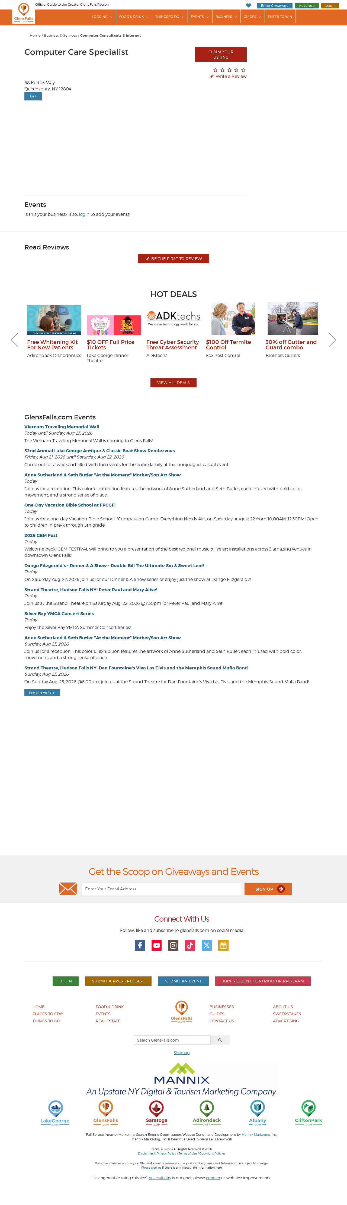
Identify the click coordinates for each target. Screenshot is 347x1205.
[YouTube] (157, 945)
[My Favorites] (248, 5)
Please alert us (151, 1167)
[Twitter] (207, 945)
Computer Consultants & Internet (110, 35)
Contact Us (222, 1021)
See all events (40, 692)
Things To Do (167, 17)
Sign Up (264, 889)
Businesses (222, 1006)
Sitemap (181, 1052)
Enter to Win (280, 17)
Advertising (286, 1021)
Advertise (306, 6)
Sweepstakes (287, 1013)
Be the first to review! (176, 258)
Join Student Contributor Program (263, 981)
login (84, 214)
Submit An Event (183, 981)
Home (35, 35)
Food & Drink (131, 17)
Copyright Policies (212, 1153)
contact (213, 1177)
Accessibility (160, 1177)
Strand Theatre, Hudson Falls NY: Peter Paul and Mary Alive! (90, 590)
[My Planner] (223, 945)
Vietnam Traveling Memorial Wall (61, 427)
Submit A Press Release (118, 981)
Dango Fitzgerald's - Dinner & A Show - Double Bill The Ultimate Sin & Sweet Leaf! (114, 565)
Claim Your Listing (220, 54)
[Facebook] (140, 945)
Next (332, 340)
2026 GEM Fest (40, 535)
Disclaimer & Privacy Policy (157, 1153)
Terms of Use (188, 1153)
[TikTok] (190, 945)
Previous (14, 340)
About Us (283, 1006)
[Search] (220, 1040)
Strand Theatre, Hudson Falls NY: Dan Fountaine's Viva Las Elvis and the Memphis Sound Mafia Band (136, 668)
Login (330, 6)
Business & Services (60, 35)
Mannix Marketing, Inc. (259, 1135)
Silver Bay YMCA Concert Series (59, 613)
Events (197, 17)
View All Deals (173, 382)
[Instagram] (173, 945)
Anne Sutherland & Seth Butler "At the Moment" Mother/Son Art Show (102, 475)
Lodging (100, 17)
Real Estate (108, 1021)
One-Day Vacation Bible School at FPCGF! (69, 505)
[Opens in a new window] (55, 1112)
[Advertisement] (173, 789)
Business (224, 17)
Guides (250, 17)
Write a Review (231, 76)
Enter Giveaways (274, 6)
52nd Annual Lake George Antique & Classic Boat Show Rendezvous (99, 451)
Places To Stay (48, 1013)
